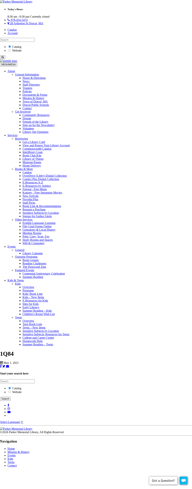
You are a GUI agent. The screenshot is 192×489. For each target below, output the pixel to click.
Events (12, 246)
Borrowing (21, 138)
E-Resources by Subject (36, 185)
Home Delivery (31, 165)
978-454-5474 (19, 20)
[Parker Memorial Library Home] (16, 1)
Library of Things (33, 158)
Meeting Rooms (31, 233)
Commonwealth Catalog (36, 148)
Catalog (12, 29)
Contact (27, 108)
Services (12, 135)
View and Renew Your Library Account (46, 145)
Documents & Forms (34, 94)
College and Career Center (38, 337)
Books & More (24, 169)
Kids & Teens (16, 280)
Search (5, 398)
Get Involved (23, 111)
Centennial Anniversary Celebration (43, 273)
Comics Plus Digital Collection (40, 179)
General (19, 250)
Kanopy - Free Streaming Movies (42, 192)
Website (17, 50)
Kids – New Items (33, 297)
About (11, 71)
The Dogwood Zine (34, 266)
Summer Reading (32, 277)
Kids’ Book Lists (32, 293)
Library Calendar (32, 253)
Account (13, 33)
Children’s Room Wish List (38, 314)
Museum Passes (31, 162)
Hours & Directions (34, 77)
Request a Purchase (34, 209)
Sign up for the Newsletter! (38, 125)
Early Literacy (30, 307)
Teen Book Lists (32, 324)
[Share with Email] (7, 366)
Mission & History (33, 98)
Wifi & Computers (33, 243)
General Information (27, 74)
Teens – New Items (33, 327)
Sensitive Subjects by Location (40, 212)
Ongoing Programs (26, 256)
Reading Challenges (34, 263)
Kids (18, 283)
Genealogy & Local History (39, 229)
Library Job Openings (35, 131)
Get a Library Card (33, 142)
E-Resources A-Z (32, 182)
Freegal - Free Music (34, 189)
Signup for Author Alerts (37, 216)
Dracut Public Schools (35, 104)
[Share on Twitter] (3, 366)
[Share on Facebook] (1, 366)
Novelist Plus (30, 199)
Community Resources (36, 115)
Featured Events (24, 270)
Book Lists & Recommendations (41, 206)
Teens (18, 317)
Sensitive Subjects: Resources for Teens (45, 334)
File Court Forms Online (37, 226)
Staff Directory (31, 84)
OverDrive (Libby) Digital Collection (44, 175)
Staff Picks (28, 202)
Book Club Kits (31, 155)
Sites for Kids (30, 304)
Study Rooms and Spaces (37, 239)
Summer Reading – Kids (37, 310)
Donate (26, 118)
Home (11, 448)
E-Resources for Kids (35, 300)
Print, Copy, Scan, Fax (35, 236)
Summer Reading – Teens (37, 344)
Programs (28, 290)
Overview (28, 287)
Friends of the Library (35, 121)
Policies (27, 91)
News (25, 81)
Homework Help (32, 341)
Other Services (23, 219)
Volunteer (28, 128)
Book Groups (30, 260)
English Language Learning (39, 223)
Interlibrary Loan (32, 152)
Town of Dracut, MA (35, 101)
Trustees (27, 88)
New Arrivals (30, 196)
